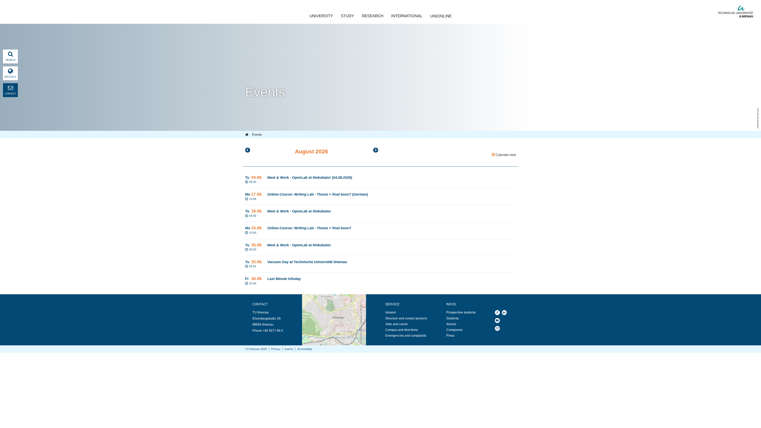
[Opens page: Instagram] (498, 328)
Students (452, 318)
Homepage (247, 135)
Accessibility (304, 349)
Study (347, 16)
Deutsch (10, 76)
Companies (454, 330)
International (406, 16)
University (321, 16)
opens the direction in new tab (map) (327, 296)
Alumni (451, 324)
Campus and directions (401, 330)
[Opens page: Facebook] (498, 312)
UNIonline (441, 16)
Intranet (390, 312)
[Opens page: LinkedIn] (505, 312)
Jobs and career (396, 324)
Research (372, 16)
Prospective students (461, 312)
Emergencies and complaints (405, 335)
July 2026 (247, 150)
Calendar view (505, 155)
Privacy (275, 349)
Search (10, 60)
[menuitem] (406, 312)
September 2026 (375, 150)
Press (450, 335)
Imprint (288, 349)
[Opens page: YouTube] (498, 320)
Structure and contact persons (406, 318)
